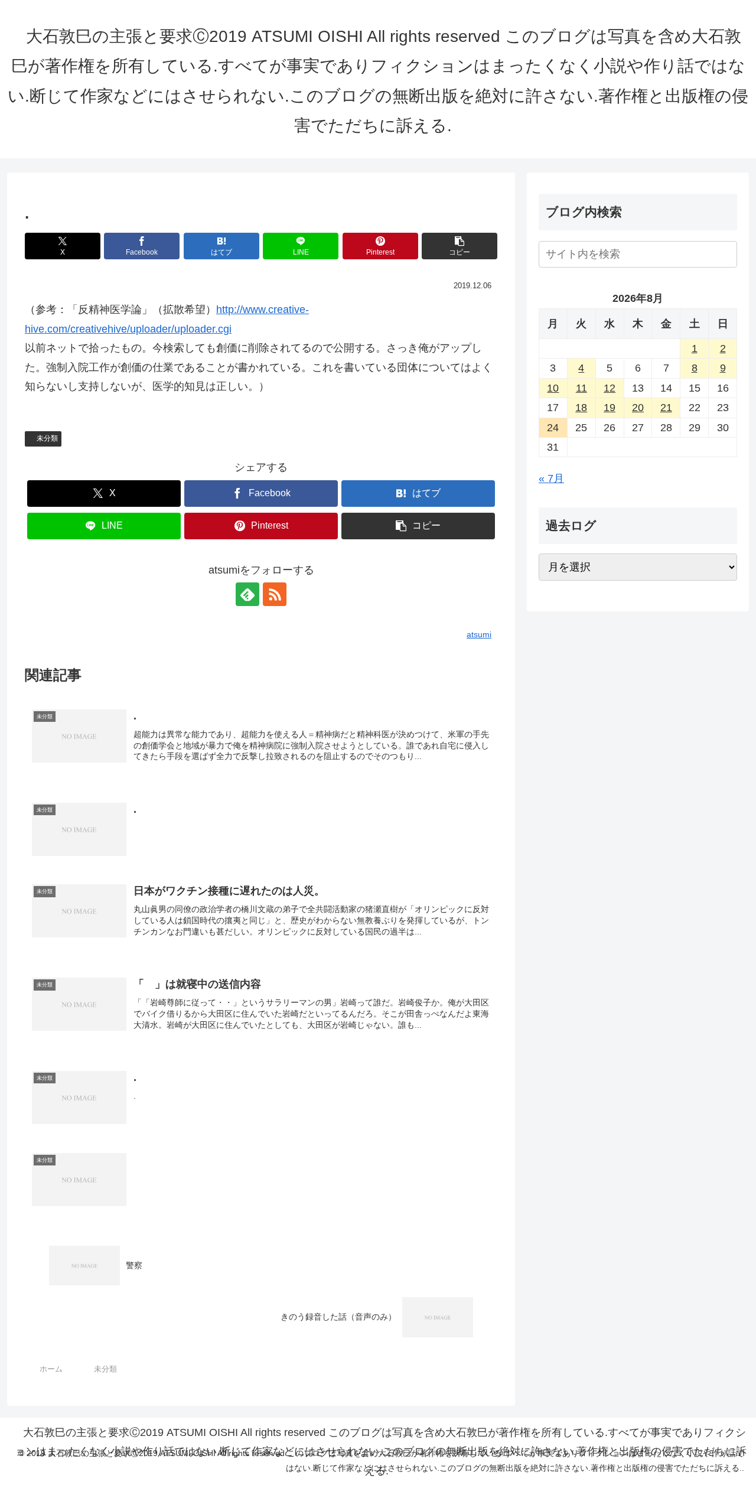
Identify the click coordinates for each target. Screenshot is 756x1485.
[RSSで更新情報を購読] (274, 594)
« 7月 (551, 478)
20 (638, 407)
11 (581, 388)
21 (666, 407)
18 (581, 407)
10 (553, 388)
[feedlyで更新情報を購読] (247, 594)
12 (609, 388)
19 (609, 407)
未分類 (47, 438)
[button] (459, 246)
